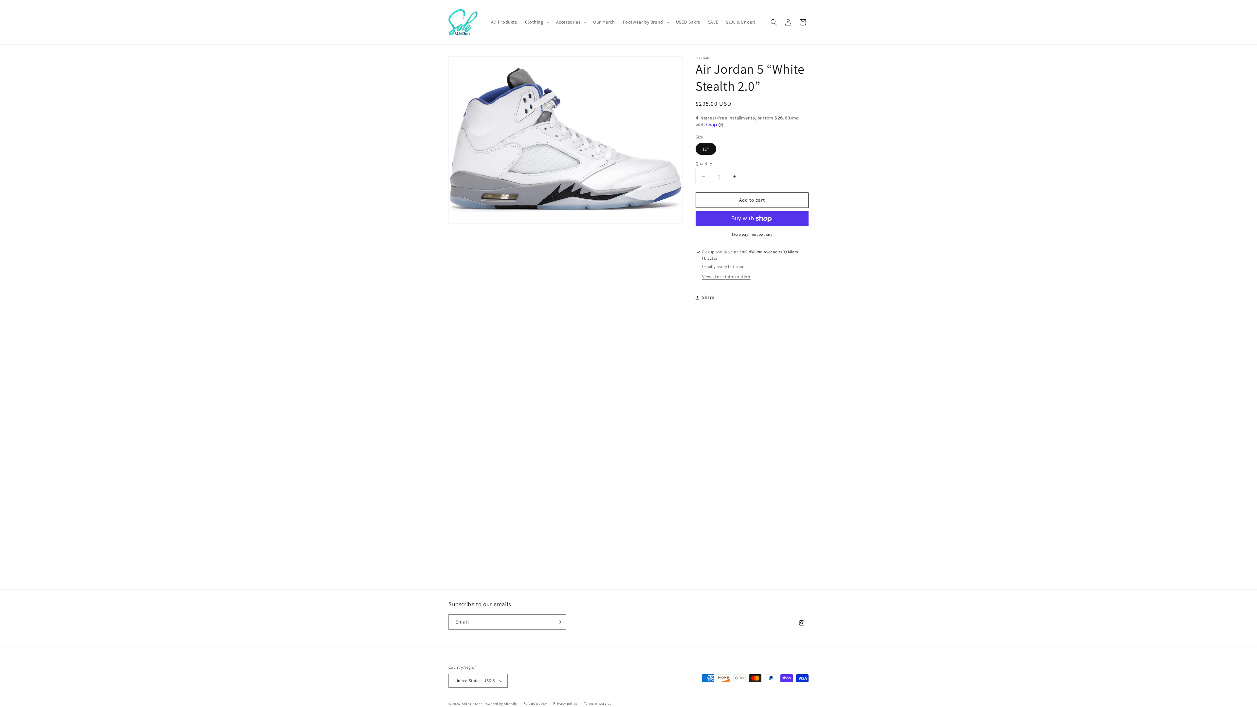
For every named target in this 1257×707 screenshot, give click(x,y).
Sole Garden (472, 703)
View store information (726, 277)
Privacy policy (565, 703)
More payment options (752, 234)
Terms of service (597, 703)
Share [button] (708, 297)
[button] (536, 22)
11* (705, 149)
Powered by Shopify (500, 703)
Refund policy (535, 703)
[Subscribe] (559, 622)
